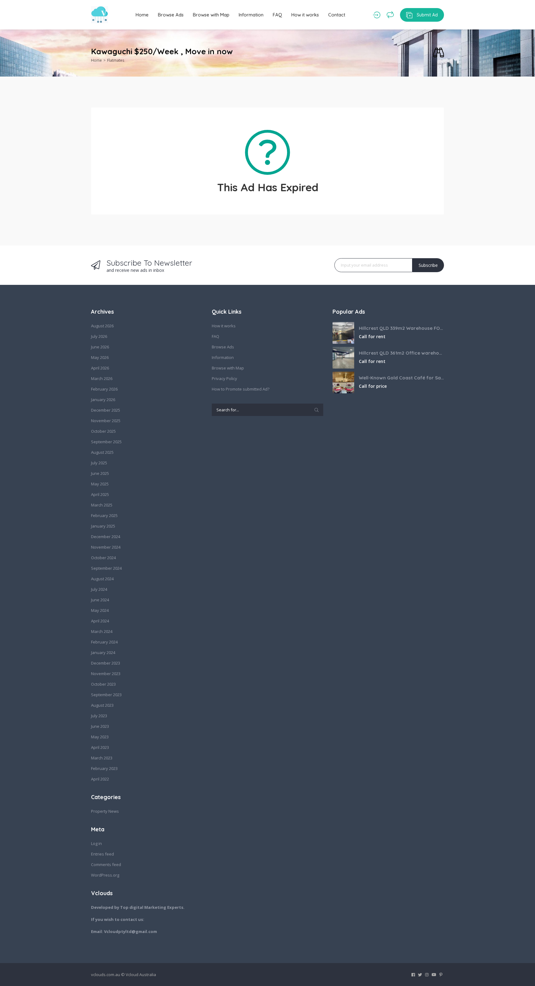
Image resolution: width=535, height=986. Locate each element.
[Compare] (390, 15)
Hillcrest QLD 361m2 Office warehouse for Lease (401, 353)
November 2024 (105, 547)
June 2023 (100, 726)
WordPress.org (105, 875)
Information (251, 15)
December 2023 (105, 663)
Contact (336, 15)
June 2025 (100, 473)
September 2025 (106, 441)
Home (142, 15)
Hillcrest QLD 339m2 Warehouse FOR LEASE (401, 328)
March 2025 (101, 505)
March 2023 (101, 758)
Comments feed (106, 864)
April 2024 (100, 621)
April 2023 (100, 747)
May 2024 (100, 610)
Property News (105, 811)
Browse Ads (171, 15)
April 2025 (100, 494)
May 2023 (100, 737)
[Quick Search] (438, 53)
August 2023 (102, 705)
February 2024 (104, 642)
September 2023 (106, 694)
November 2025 (105, 420)
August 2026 (102, 326)
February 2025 (104, 515)
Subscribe (428, 265)
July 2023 (99, 715)
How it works (305, 15)
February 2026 (104, 389)
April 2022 (100, 779)
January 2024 (103, 652)
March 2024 (101, 631)
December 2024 (105, 536)
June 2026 (100, 347)
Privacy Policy (224, 378)
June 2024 (100, 600)
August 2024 (102, 578)
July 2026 (99, 336)
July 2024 (99, 589)
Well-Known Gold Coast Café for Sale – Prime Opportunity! (401, 378)
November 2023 (105, 673)
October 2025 (103, 431)
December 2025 (105, 410)
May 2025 (100, 484)
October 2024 (103, 557)
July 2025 (99, 463)
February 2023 (104, 768)
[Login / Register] (377, 15)
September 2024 (106, 568)
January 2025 (103, 526)
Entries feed (102, 854)
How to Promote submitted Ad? (240, 389)
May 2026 (100, 357)
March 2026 (101, 378)
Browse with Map (211, 15)
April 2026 (100, 368)
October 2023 (103, 684)
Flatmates (115, 60)
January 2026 (103, 399)
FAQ (277, 15)
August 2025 (102, 452)
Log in (96, 843)
